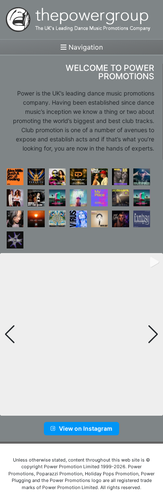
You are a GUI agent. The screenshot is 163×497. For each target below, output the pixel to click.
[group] (81, 334)
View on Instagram (85, 428)
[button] (68, 410)
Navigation (84, 47)
